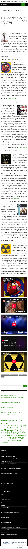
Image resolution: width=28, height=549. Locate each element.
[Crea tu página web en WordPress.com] (14, 1)
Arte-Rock (3, 505)
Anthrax (21, 420)
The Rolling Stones (14, 438)
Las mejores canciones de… (6, 522)
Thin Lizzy (3, 440)
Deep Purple (23, 426)
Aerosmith (8, 420)
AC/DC (3, 420)
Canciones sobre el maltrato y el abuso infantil (10, 402)
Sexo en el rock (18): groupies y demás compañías (11, 405)
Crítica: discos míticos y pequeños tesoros (10, 512)
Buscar (2, 384)
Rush (16, 437)
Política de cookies (10, 543)
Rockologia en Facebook (7, 483)
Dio (6, 427)
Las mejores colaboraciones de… (7, 524)
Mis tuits (2, 494)
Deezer (9, 98)
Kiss (21, 430)
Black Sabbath (5, 424)
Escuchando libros (4, 515)
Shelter (24, 375)
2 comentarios (14, 28)
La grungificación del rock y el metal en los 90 (10, 412)
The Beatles (7, 438)
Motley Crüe (9, 433)
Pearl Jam (14, 435)
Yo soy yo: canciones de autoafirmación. (9, 458)
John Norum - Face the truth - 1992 (8, 407)
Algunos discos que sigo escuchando (10, 15)
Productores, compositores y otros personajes (10, 527)
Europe (8, 427)
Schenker (23, 437)
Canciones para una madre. (6, 453)
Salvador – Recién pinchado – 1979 (8, 456)
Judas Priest (14, 430)
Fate (20, 375)
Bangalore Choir (5, 375)
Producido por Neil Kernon (6, 461)
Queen (19, 435)
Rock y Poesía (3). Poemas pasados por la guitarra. (11, 468)
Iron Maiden (5, 430)
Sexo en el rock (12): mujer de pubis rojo (9, 414)
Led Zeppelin (9, 432)
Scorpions (3, 438)
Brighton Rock (14, 375)
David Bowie (14, 426)
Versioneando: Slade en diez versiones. (9, 463)
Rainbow (24, 435)
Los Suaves (16, 432)
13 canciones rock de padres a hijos (8, 395)
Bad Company (3, 422)
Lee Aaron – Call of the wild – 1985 (8, 466)
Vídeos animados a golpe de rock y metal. (9, 473)
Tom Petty (9, 440)
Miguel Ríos (3, 433)
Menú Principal (26, 4)
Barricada (9, 422)
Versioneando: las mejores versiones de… (9, 534)
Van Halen (18, 440)
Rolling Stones (10, 437)
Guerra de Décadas (5, 517)
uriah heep (14, 440)
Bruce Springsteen (6, 426)
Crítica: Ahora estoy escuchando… (8, 510)
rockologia (4, 4)
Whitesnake (4, 442)
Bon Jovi (18, 424)
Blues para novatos (5, 507)
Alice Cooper (15, 420)
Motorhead (15, 433)
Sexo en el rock (4, 532)
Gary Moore (14, 427)
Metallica (22, 432)
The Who (21, 438)
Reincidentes (4, 437)
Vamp (3, 376)
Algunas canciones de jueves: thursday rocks (10, 409)
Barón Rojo (15, 422)
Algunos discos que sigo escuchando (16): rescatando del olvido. (14, 22)
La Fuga (2, 432)
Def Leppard (3, 427)
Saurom (19, 437)
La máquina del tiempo (5, 519)
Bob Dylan (13, 424)
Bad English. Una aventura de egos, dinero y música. (11, 400)
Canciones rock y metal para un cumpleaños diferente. (12, 397)
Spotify (14, 98)
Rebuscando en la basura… (6, 529)
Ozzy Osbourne (5, 435)
